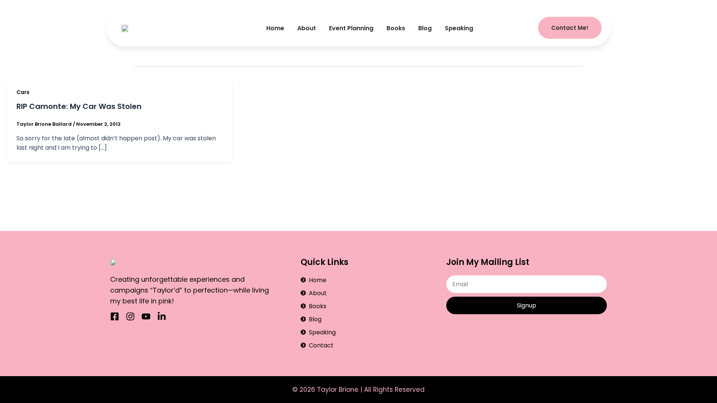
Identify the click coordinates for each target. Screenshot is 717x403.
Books (396, 28)
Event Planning (351, 28)
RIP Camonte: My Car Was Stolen (79, 106)
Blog (425, 28)
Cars (23, 92)
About (306, 28)
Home (275, 28)
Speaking (459, 28)
